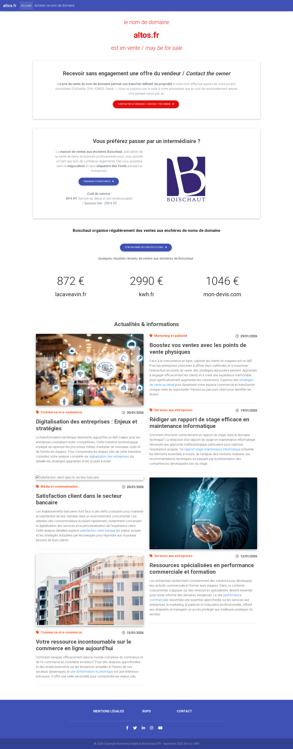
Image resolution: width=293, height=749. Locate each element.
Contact (184, 711)
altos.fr (146, 35)
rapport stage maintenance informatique (212, 449)
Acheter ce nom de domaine (54, 5)
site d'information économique (91, 672)
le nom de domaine (146, 22)
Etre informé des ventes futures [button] (144, 247)
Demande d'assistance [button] (97, 181)
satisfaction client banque (97, 530)
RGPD (146, 711)
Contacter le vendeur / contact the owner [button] (144, 104)
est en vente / (146, 48)
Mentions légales (108, 711)
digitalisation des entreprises (109, 456)
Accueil (27, 5)
